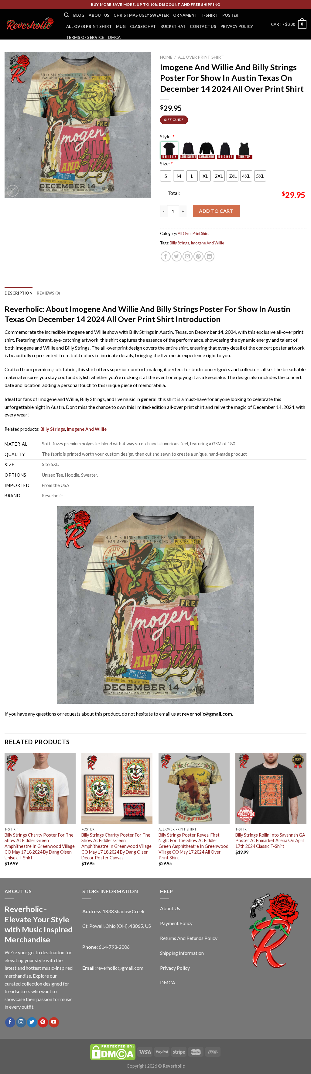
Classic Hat (143, 26)
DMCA (114, 37)
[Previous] (4, 815)
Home (166, 57)
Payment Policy (176, 923)
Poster (230, 15)
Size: (166, 163)
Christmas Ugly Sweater (141, 15)
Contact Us (203, 26)
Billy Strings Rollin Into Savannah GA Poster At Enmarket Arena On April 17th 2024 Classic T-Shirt (270, 840)
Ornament (185, 15)
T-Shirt (209, 15)
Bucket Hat (173, 26)
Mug (121, 26)
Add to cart (216, 211)
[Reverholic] (30, 24)
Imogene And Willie (207, 242)
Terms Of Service (85, 37)
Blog (78, 15)
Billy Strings (179, 242)
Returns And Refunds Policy (188, 938)
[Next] (306, 815)
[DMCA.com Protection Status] (112, 1051)
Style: (167, 136)
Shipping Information (182, 953)
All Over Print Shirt (89, 26)
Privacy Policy (236, 26)
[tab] (18, 293)
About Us (99, 15)
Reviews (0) (48, 293)
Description (18, 293)
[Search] (66, 15)
